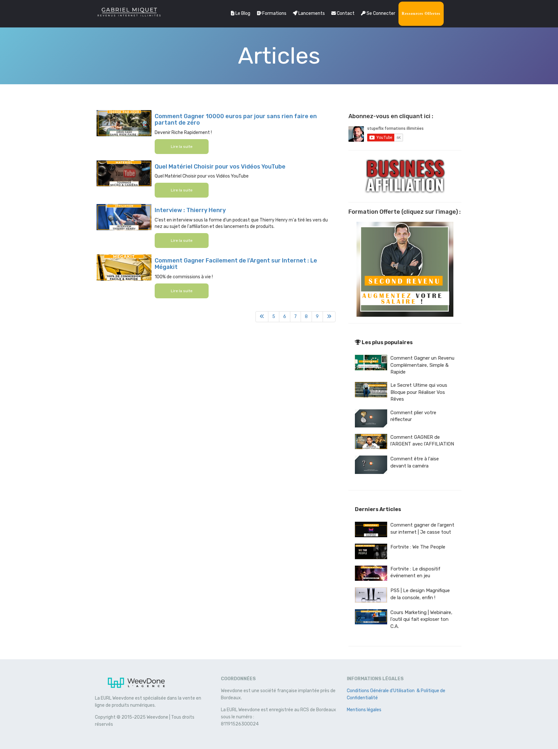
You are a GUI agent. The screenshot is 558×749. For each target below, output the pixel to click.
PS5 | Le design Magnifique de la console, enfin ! (420, 594)
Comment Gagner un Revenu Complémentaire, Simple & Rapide (422, 365)
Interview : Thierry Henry (190, 210)
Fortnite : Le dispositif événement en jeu (415, 572)
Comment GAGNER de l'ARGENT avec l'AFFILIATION (422, 440)
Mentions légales (364, 710)
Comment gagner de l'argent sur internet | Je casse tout (422, 528)
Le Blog (242, 13)
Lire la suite (181, 146)
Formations (273, 13)
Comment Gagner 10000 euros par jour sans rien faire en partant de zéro (236, 119)
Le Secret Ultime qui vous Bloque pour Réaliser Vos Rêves (418, 392)
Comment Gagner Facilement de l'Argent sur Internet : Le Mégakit (236, 264)
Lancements (311, 13)
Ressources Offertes (421, 13)
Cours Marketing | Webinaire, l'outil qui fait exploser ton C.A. (421, 619)
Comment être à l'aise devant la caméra (414, 462)
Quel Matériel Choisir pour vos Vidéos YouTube (220, 166)
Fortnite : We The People (417, 547)
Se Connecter (380, 13)
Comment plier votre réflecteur (413, 416)
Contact (345, 13)
